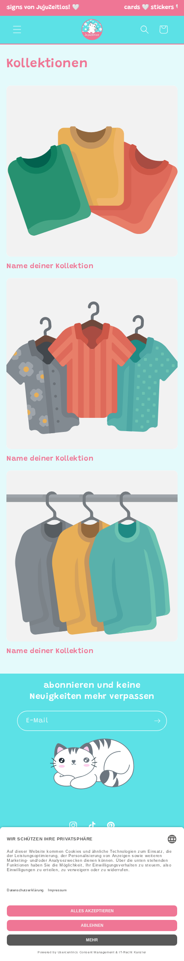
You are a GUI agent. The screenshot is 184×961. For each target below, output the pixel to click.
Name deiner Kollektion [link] (49, 266)
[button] (17, 29)
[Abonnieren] (157, 721)
